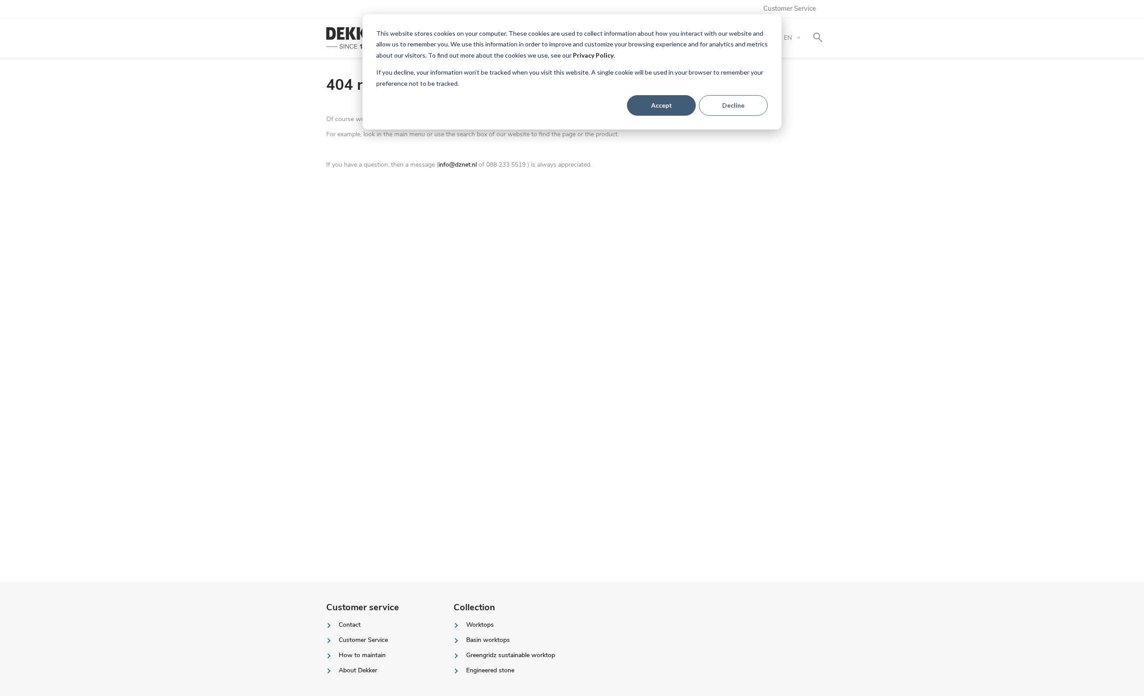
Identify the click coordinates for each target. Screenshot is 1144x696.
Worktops (480, 625)
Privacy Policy (593, 55)
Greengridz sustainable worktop (510, 655)
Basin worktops (488, 640)
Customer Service (789, 8)
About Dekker (358, 670)
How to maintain (362, 655)
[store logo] (356, 38)
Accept (661, 105)
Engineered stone (490, 670)
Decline (733, 105)
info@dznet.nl (457, 164)
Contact (350, 625)
